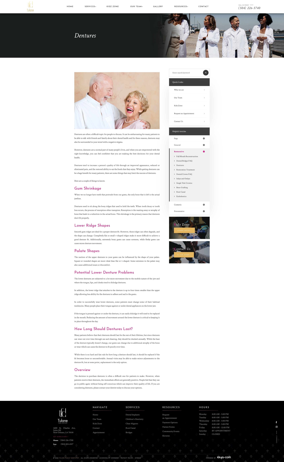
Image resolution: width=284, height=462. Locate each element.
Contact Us (178, 121)
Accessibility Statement (109, 458)
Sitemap (138, 458)
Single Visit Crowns (184, 183)
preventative (179, 211)
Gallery (158, 7)
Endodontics (181, 196)
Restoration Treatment (185, 169)
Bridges (129, 432)
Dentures (180, 165)
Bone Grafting (182, 187)
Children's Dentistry (134, 419)
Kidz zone (113, 7)
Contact (203, 7)
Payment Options (170, 422)
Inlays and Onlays (183, 178)
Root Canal (180, 192)
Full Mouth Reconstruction (187, 156)
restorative (179, 152)
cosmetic (177, 205)
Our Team (178, 97)
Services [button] (90, 7)
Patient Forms (168, 426)
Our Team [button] (136, 7)
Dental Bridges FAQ (184, 161)
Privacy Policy (127, 458)
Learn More (183, 230)
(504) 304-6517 (67, 444)
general (177, 145)
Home (70, 7)
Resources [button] (180, 7)
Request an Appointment (184, 113)
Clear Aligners (132, 423)
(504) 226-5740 (67, 440)
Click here (183, 255)
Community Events (170, 431)
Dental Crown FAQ (184, 174)
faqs (176, 138)
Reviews (166, 435)
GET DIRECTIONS (60, 436)
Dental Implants (133, 414)
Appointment (99, 432)
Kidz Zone (178, 105)
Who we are (179, 90)
